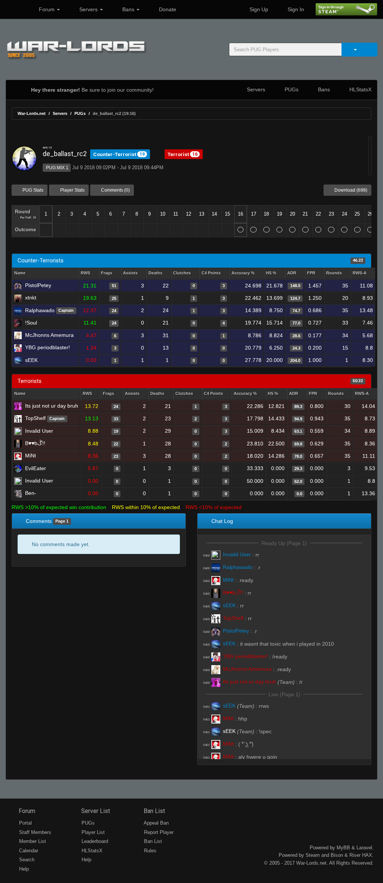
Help (23, 869)
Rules (149, 850)
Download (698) (350, 190)
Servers (88, 9)
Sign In (295, 9)
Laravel (364, 847)
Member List (32, 841)
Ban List (153, 811)
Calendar (28, 850)
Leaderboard (94, 841)
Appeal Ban (156, 823)
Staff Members (34, 832)
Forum (46, 9)
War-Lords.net (32, 113)
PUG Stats (32, 190)
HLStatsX (359, 89)
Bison (337, 855)
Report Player (158, 832)
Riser (355, 855)
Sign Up (258, 9)
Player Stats (72, 190)
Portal (25, 823)
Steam (313, 855)
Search (26, 859)
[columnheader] (89, 273)
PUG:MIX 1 (56, 167)
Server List (95, 811)
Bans (128, 9)
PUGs (290, 89)
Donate (166, 9)
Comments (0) (115, 190)
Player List (92, 832)
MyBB (343, 847)
